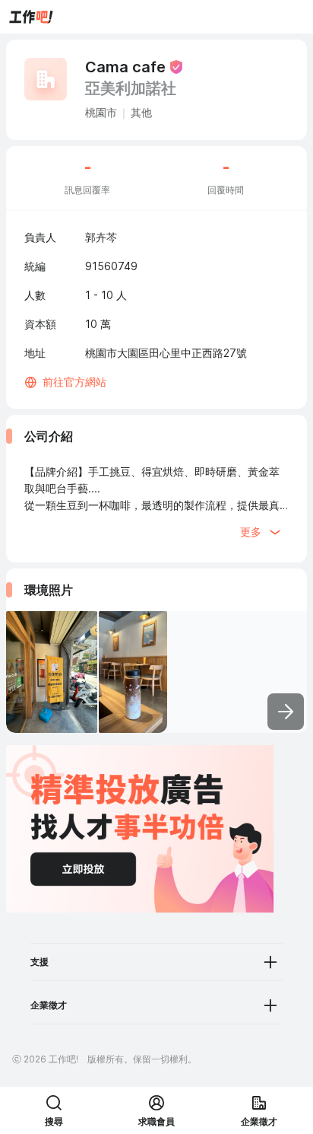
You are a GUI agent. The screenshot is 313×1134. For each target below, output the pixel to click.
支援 (39, 961)
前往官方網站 (74, 381)
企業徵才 (48, 1005)
